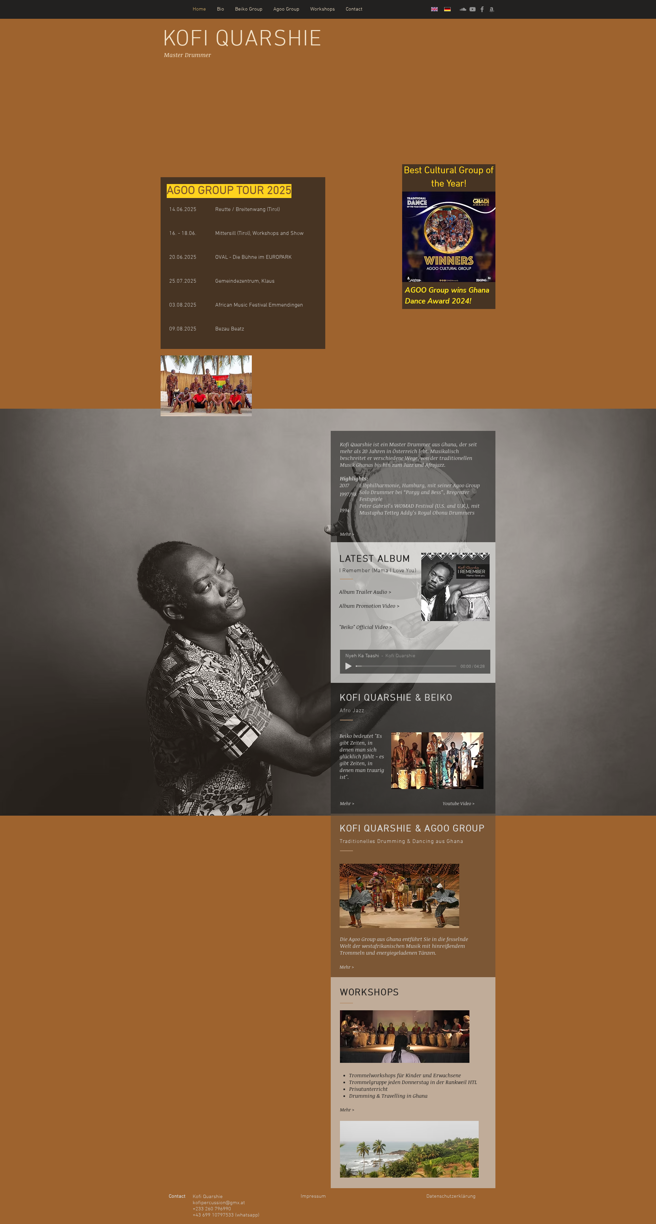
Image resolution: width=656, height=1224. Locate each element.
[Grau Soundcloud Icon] (463, 9)
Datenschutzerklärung (451, 1196)
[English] (432, 9)
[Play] (348, 666)
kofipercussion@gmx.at (219, 1203)
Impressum (313, 1196)
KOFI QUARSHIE (243, 39)
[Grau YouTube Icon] (472, 9)
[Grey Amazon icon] (491, 9)
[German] (445, 9)
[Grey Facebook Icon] (482, 9)
